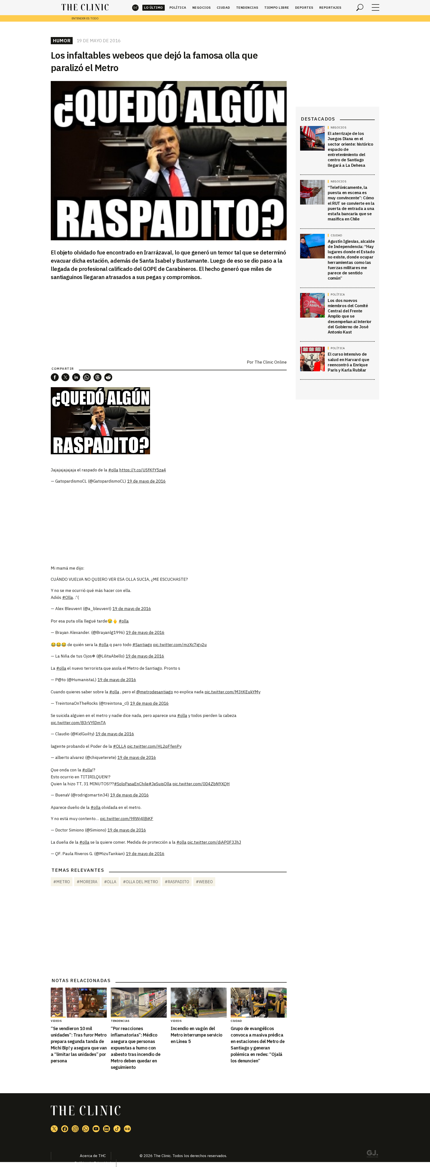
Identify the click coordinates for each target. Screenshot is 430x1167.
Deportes (304, 7)
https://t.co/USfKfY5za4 (142, 470)
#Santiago (142, 644)
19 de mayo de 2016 (146, 481)
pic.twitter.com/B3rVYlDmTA (78, 722)
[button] (55, 377)
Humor (62, 40)
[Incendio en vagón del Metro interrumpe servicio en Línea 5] (199, 1003)
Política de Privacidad (92, 1163)
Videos (56, 1021)
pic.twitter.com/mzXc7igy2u (180, 644)
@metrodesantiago (154, 692)
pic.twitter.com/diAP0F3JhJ (214, 842)
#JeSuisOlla (160, 784)
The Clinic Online (271, 362)
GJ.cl (372, 1154)
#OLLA (119, 746)
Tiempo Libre (276, 7)
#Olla (67, 597)
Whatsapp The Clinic (85, 1128)
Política (177, 7)
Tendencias (247, 7)
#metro (61, 881)
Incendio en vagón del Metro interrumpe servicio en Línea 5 (196, 1035)
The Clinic (135, 7)
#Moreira (87, 881)
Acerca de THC (93, 1155)
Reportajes (330, 7)
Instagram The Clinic (75, 1128)
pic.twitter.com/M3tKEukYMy (232, 692)
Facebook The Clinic (64, 1128)
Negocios (201, 7)
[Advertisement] (169, 525)
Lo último (153, 7)
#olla (113, 470)
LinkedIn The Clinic (106, 1128)
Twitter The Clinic (54, 1128)
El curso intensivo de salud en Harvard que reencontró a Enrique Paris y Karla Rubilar (348, 362)
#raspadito (177, 881)
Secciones (375, 7)
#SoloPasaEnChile (131, 784)
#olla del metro (140, 881)
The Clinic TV (96, 1128)
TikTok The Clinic (116, 1128)
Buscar (359, 7)
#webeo (204, 881)
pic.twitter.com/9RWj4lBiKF (126, 818)
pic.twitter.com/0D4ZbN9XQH (201, 784)
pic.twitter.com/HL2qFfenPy (154, 746)
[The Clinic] (84, 7)
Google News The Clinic (127, 1128)
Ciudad (223, 7)
